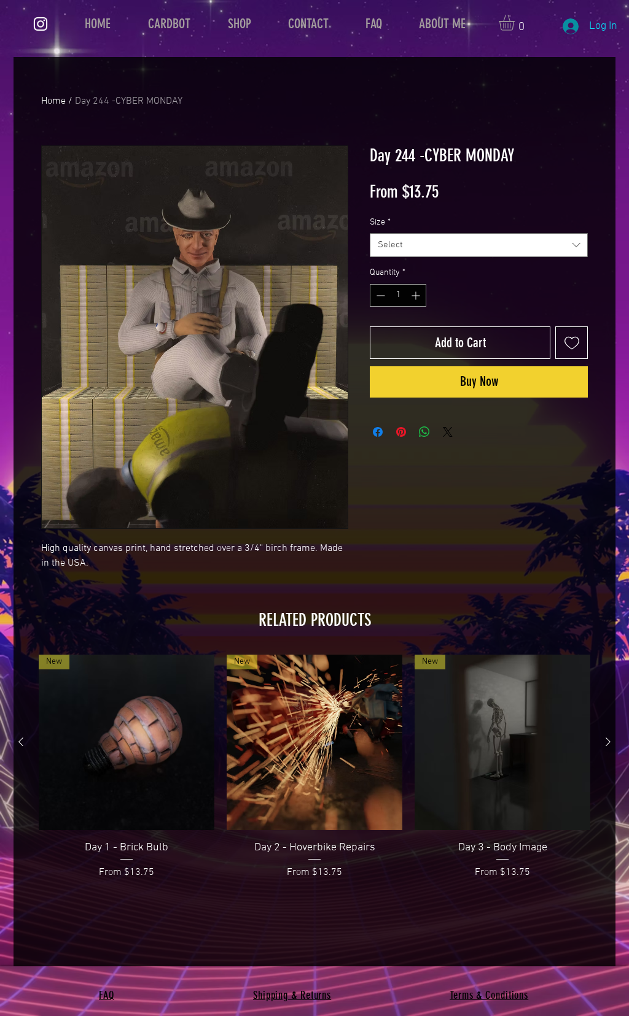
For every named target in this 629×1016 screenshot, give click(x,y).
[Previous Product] (21, 741)
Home (53, 101)
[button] (516, 23)
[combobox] (479, 245)
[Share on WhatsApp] (424, 432)
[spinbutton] (398, 295)
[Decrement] (379, 295)
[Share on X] (447, 432)
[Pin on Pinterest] (401, 432)
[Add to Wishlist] (571, 342)
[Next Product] (608, 741)
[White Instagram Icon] (40, 24)
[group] (314, 767)
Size (380, 222)
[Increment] (416, 295)
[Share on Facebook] (377, 432)
